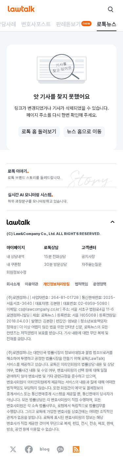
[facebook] (28, 449)
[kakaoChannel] (60, 449)
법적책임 (81, 284)
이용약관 (31, 284)
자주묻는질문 (91, 264)
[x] (13, 449)
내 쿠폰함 (14, 264)
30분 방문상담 (55, 264)
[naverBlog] (44, 449)
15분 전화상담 (55, 256)
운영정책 (99, 284)
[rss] (76, 449)
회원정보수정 (16, 272)
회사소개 (13, 284)
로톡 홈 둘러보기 (39, 131)
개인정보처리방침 (56, 284)
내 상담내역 (15, 256)
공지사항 (88, 256)
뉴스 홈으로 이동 (84, 131)
